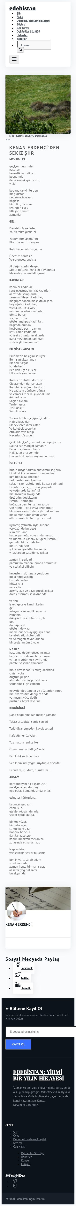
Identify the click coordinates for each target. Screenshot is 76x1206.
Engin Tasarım (36, 1199)
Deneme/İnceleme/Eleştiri (33, 21)
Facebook (27, 968)
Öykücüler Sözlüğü (32, 1153)
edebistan (22, 8)
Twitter (25, 978)
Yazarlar (22, 39)
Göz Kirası (19, 1146)
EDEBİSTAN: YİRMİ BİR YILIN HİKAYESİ (38, 1075)
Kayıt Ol (18, 1044)
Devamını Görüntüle (25, 1105)
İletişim (25, 1164)
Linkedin (26, 988)
